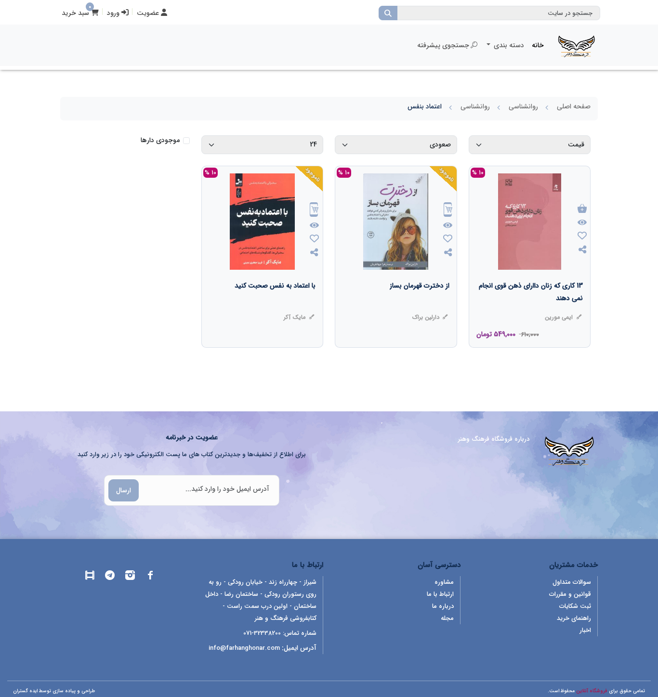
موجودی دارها (160, 140)
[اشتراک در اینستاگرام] (130, 577)
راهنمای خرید (574, 618)
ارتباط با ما (440, 594)
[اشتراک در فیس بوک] (150, 577)
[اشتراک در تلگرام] (110, 577)
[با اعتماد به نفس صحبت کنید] (275, 305)
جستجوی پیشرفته (443, 45)
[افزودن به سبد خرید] (582, 209)
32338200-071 (262, 633)
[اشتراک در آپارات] (89, 577)
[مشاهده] (582, 223)
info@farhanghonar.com (244, 648)
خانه (538, 45)
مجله (447, 618)
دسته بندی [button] (508, 45)
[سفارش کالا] (448, 210)
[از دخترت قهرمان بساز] (419, 305)
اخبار (585, 630)
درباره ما (443, 606)
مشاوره (444, 582)
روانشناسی (523, 106)
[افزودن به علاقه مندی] (582, 237)
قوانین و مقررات (570, 594)
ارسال (123, 490)
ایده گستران (25, 691)
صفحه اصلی (574, 106)
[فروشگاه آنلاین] (576, 45)
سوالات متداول (572, 582)
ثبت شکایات (575, 606)
